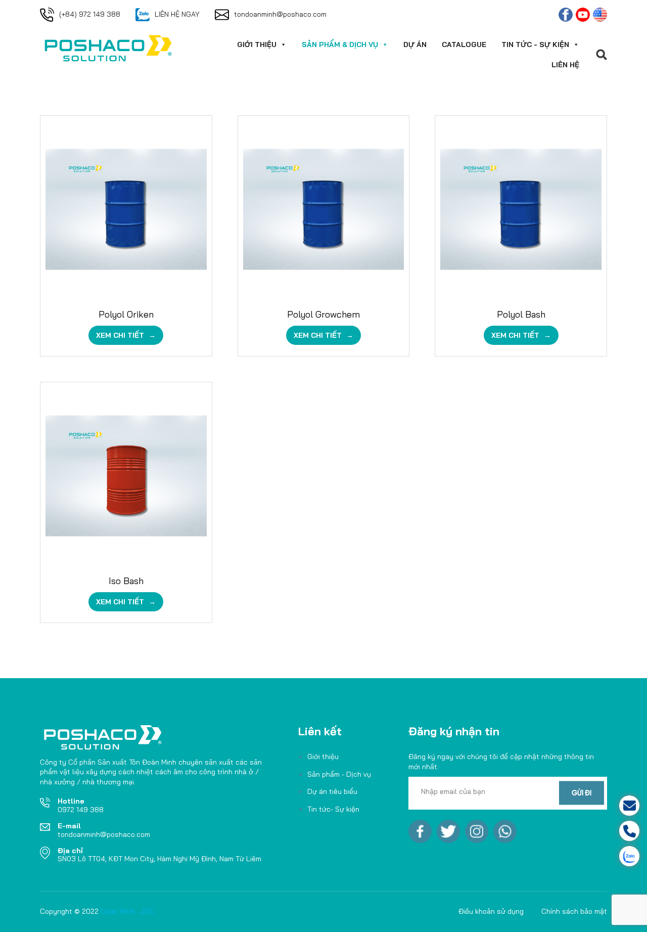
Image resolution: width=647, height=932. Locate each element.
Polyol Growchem (323, 314)
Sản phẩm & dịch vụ (340, 44)
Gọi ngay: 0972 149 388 (590, 831)
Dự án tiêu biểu (332, 791)
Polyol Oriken (126, 314)
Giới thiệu (256, 44)
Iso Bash (126, 581)
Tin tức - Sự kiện (535, 44)
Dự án (415, 44)
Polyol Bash (521, 314)
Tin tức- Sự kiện (333, 809)
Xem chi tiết (121, 335)
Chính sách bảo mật (574, 911)
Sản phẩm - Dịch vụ (339, 774)
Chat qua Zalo (590, 856)
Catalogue (464, 44)
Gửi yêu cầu (590, 806)
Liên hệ (565, 64)
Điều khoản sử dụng (491, 911)
